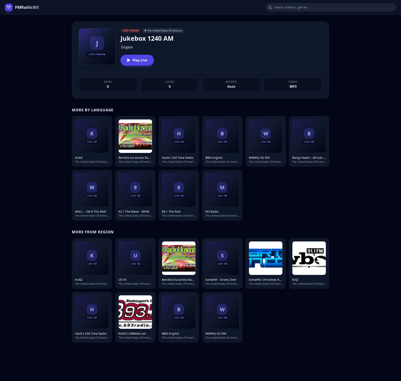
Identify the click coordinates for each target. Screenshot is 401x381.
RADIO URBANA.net (132, 333)
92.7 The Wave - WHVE (134, 211)
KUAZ (78, 158)
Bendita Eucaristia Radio (135, 158)
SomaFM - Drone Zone (220, 280)
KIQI (295, 280)
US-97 (122, 280)
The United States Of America (164, 30)
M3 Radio (211, 211)
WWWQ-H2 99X (259, 158)
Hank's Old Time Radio (177, 158)
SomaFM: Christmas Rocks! (266, 280)
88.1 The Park (171, 211)
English (127, 47)
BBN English (214, 158)
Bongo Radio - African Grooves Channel (309, 158)
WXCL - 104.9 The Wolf (90, 211)
